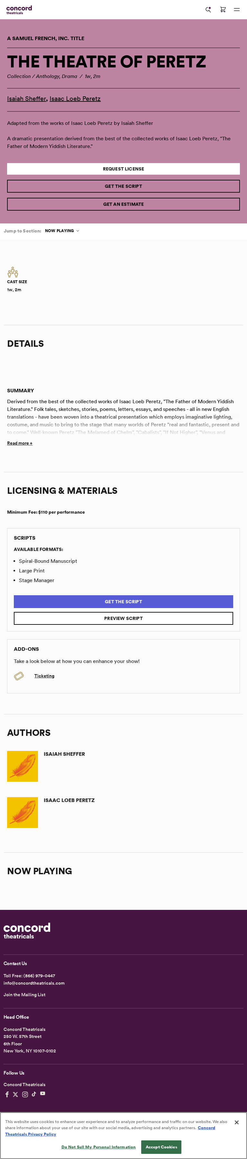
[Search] (208, 9)
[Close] (237, 1122)
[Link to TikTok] (34, 1094)
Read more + (19, 443)
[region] (123, 1135)
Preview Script (123, 618)
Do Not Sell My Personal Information (98, 1147)
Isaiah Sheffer (26, 98)
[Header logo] (18, 9)
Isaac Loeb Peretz (75, 98)
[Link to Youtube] (42, 1094)
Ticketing (44, 675)
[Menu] (236, 9)
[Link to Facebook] (7, 1094)
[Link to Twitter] (15, 1094)
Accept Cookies (161, 1147)
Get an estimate (123, 204)
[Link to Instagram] (25, 1094)
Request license (123, 168)
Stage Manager (36, 580)
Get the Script (123, 186)
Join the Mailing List (24, 994)
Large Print (32, 571)
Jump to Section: (22, 230)
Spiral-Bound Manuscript (48, 561)
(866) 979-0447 (39, 975)
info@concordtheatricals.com (34, 983)
